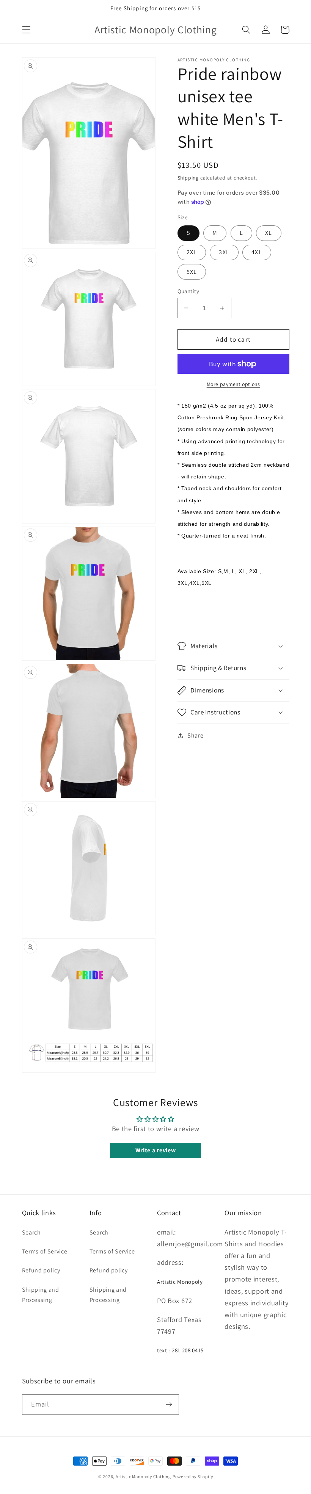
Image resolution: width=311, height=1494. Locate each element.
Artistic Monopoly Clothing (143, 1476)
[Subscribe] (169, 1404)
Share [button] (195, 735)
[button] (26, 29)
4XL (256, 252)
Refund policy (41, 1270)
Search (31, 1232)
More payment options (233, 384)
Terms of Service (45, 1251)
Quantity (188, 291)
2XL (192, 252)
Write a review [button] (155, 1150)
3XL (224, 252)
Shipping (188, 177)
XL (268, 233)
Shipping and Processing (40, 1295)
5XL (192, 272)
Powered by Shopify (193, 1476)
